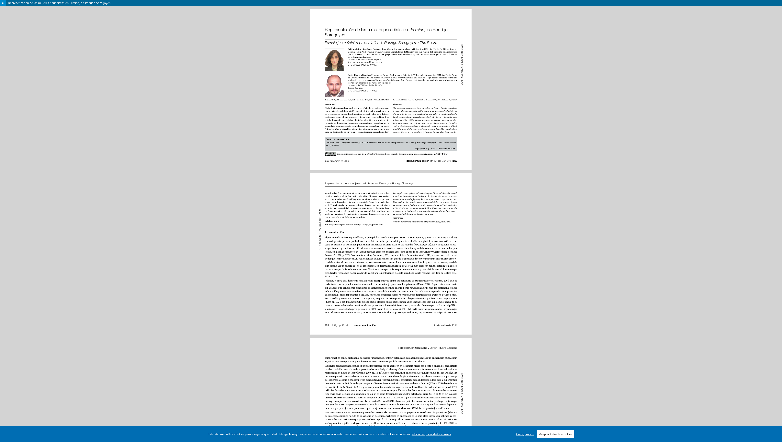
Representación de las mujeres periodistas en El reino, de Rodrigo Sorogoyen (59, 3)
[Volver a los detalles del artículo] (3, 3)
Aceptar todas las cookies (555, 434)
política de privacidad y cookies (431, 434)
